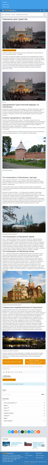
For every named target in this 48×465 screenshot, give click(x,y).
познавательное (19, 366)
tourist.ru (10, 10)
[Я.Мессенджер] (9, 431)
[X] (22, 431)
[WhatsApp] (25, 431)
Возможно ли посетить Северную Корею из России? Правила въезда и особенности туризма (38, 445)
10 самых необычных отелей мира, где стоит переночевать (16, 443)
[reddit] (38, 431)
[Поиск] (40, 10)
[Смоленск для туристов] (24, 35)
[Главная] (2, 14)
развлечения (39, 366)
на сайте (20, 133)
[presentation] (4, 445)
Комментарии (6, 375)
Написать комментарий (9, 379)
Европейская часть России (10, 50)
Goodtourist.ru (27, 463)
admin (21, 372)
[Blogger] (35, 431)
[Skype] (32, 431)
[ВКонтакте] (12, 431)
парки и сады (7, 366)
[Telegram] (19, 431)
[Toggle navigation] (44, 10)
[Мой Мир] (28, 431)
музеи (13, 366)
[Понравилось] (3, 372)
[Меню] (3, 10)
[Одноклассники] (15, 431)
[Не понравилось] (6, 372)
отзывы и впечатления (29, 366)
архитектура (6, 368)
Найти (42, 394)
